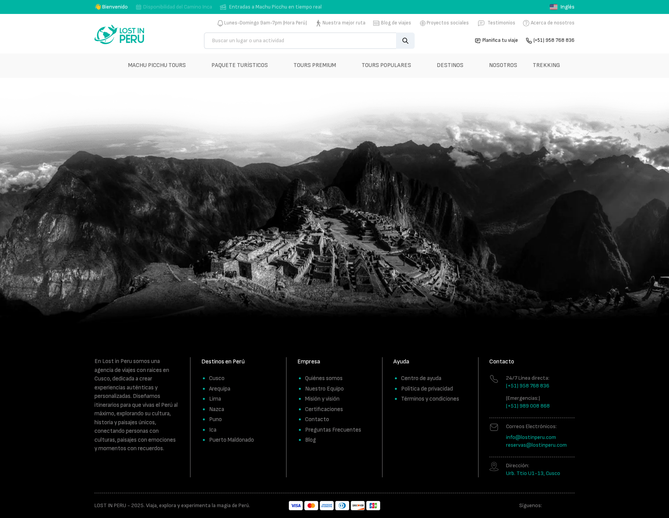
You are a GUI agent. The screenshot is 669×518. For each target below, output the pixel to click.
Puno (215, 419)
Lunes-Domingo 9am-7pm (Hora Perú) (265, 23)
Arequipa (219, 388)
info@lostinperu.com (531, 437)
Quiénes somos (324, 378)
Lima (215, 399)
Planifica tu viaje (500, 40)
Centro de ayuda (421, 378)
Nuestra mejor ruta (343, 23)
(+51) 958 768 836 (554, 40)
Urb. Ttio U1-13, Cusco (533, 473)
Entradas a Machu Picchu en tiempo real (275, 6)
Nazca (216, 409)
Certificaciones (324, 409)
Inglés (568, 6)
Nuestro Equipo (324, 388)
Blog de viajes (396, 23)
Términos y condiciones (430, 399)
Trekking (546, 65)
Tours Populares (386, 65)
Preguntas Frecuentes (333, 430)
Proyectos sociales (448, 23)
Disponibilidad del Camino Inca (177, 6)
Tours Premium (314, 65)
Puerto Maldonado (231, 440)
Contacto (317, 419)
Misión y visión (322, 399)
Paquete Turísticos (239, 65)
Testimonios (501, 23)
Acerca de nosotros (553, 23)
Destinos (450, 65)
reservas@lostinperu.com (536, 445)
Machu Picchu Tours (157, 65)
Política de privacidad (427, 388)
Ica (212, 430)
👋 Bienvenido (111, 6)
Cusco (217, 378)
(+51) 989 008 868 (528, 406)
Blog (310, 440)
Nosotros (503, 65)
